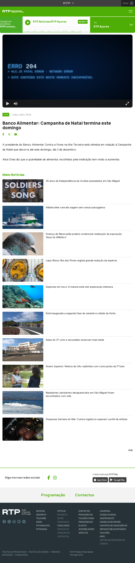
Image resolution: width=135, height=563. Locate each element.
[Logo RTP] (16, 512)
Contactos (84, 495)
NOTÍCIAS (40, 511)
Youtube (19, 521)
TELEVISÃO (41, 518)
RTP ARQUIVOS (43, 525)
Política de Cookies (38, 551)
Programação (53, 495)
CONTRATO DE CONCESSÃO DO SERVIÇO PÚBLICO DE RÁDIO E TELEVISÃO (113, 529)
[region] (67, 71)
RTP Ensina (41, 529)
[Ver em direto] (11, 24)
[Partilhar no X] (9, 134)
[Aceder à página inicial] (11, 11)
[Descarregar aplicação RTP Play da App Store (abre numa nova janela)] (100, 479)
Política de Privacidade (14, 551)
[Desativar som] (16, 104)
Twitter (9, 521)
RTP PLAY (61, 511)
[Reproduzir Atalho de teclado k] (8, 104)
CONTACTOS (84, 511)
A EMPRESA (105, 511)
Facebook (4, 521)
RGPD (102, 536)
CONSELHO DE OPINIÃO (110, 522)
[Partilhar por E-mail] (15, 134)
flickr (24, 521)
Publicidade (21, 554)
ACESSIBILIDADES (86, 529)
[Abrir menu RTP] (67, 3)
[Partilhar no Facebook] (3, 134)
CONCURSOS (63, 525)
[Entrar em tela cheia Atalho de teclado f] (127, 104)
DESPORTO (41, 514)
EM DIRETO (62, 514)
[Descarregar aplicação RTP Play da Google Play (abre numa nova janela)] (118, 479)
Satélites (83, 532)
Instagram (14, 521)
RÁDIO (39, 522)
